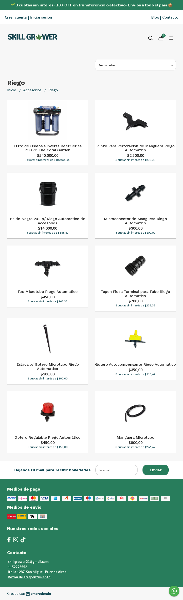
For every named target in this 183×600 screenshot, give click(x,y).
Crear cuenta (16, 17)
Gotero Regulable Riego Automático (48, 437)
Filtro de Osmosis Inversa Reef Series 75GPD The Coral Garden (47, 148)
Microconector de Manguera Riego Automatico (135, 220)
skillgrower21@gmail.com (28, 562)
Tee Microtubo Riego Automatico (47, 291)
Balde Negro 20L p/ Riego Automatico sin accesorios (47, 220)
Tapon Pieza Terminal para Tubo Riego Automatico (135, 293)
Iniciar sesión (41, 17)
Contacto (170, 17)
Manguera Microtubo (135, 437)
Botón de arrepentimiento (29, 577)
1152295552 (17, 567)
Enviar (156, 470)
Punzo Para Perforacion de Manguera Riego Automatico (135, 148)
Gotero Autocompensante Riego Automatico (135, 364)
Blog (155, 17)
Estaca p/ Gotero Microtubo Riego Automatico (47, 366)
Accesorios (32, 90)
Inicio (12, 90)
